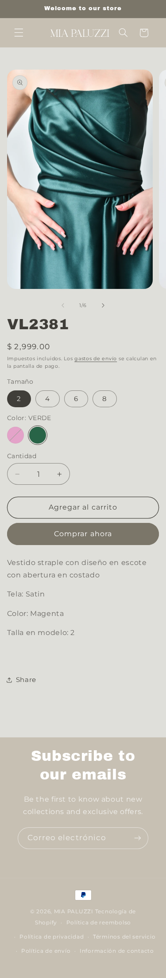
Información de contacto (117, 951)
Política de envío (46, 951)
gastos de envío (95, 359)
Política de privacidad (51, 937)
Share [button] (26, 680)
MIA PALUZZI (73, 911)
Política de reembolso (98, 923)
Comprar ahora (83, 534)
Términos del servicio (124, 937)
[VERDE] (37, 435)
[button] (18, 33)
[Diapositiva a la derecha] (103, 305)
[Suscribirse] (137, 838)
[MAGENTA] (15, 435)
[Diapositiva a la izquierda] (63, 305)
